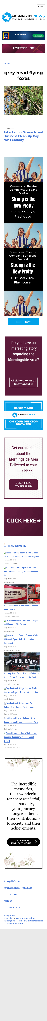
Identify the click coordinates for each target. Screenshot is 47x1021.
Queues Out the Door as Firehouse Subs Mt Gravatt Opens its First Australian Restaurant (21, 639)
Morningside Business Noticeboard (18, 887)
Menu (40, 7)
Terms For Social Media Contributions (31, 920)
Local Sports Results (12, 907)
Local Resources (10, 894)
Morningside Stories (12, 881)
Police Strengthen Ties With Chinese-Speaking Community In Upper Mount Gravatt (20, 736)
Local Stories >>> (23, 321)
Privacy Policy (8, 918)
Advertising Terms (9, 920)
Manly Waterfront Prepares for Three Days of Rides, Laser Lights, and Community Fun (21, 571)
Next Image (7, 63)
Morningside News (9, 915)
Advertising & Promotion (15, 923)
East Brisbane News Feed (15, 545)
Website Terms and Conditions (25, 918)
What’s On (8, 900)
